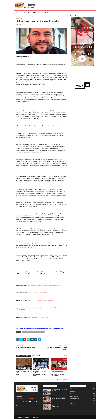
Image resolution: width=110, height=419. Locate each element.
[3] (50, 214)
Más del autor (36, 356)
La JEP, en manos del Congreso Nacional (42, 300)
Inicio (18, 13)
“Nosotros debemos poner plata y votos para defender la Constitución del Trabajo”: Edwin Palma (59, 373)
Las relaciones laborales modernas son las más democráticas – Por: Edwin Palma (40, 373)
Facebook (35, 13)
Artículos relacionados (23, 356)
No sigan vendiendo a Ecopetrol (40, 292)
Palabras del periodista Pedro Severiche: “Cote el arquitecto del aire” (45, 285)
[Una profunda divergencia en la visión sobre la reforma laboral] (24, 364)
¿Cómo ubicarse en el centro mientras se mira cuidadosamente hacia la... (59, 406)
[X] (21, 339)
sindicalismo (38, 332)
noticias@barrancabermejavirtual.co (25, 398)
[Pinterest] (24, 339)
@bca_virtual (64, 379)
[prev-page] (64, 355)
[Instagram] (20, 401)
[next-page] (66, 355)
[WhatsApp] (28, 339)
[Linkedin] (32, 339)
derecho (32, 332)
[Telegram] (39, 339)
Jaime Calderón (74, 396)
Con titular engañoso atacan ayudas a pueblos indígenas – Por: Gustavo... (59, 398)
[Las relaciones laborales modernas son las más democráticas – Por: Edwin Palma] (41, 364)
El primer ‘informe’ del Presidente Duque (57, 348)
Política (17, 369)
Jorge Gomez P (74, 401)
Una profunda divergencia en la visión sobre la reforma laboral (23, 373)
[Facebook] (17, 339)
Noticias (25, 13)
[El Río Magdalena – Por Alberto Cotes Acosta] (47, 392)
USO (43, 332)
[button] (94, 13)
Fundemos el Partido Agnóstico (40, 317)
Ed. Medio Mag (73, 389)
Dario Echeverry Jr (74, 398)
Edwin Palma (21, 16)
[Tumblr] (35, 339)
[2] (61, 182)
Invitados (72, 391)
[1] (28, 101)
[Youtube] (17, 406)
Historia (45, 13)
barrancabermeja (25, 332)
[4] (63, 214)
